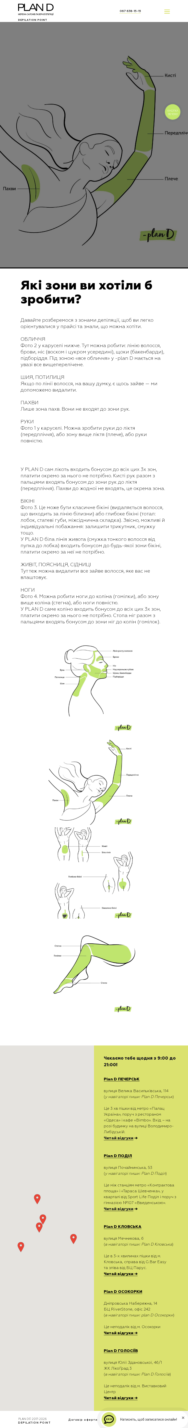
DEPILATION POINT (32, 20)
